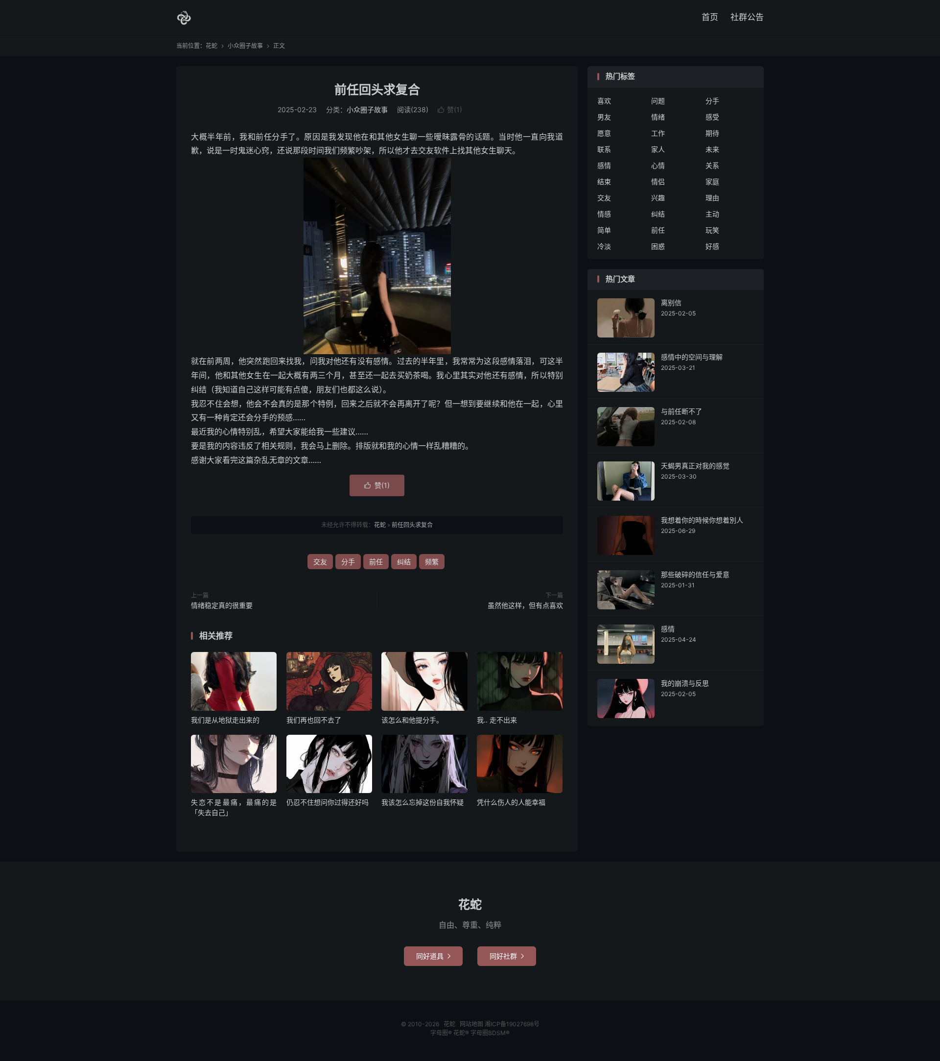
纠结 (404, 561)
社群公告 (747, 17)
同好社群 (507, 956)
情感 (604, 214)
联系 (604, 149)
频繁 (432, 561)
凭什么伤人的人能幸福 (511, 802)
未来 (712, 149)
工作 (658, 133)
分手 (348, 561)
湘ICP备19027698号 (512, 1024)
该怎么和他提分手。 (412, 720)
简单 (604, 230)
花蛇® (461, 1033)
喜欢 (604, 100)
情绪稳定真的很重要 (222, 605)
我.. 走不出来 (497, 720)
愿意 (604, 133)
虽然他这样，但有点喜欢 (525, 605)
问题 (658, 100)
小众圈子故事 (245, 45)
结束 (604, 181)
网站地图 (471, 1024)
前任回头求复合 (377, 89)
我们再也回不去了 (313, 720)
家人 (658, 149)
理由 (712, 197)
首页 (710, 17)
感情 (604, 165)
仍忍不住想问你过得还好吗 (327, 802)
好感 (712, 246)
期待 (712, 133)
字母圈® (441, 1033)
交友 (320, 561)
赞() (450, 109)
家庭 (712, 181)
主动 (712, 214)
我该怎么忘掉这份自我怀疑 (422, 802)
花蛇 (184, 17)
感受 (712, 117)
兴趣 (658, 197)
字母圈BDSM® (490, 1033)
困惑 (658, 246)
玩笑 (712, 230)
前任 (376, 561)
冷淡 (604, 246)
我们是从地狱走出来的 (225, 720)
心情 (658, 165)
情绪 (658, 117)
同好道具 (433, 956)
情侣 (658, 181)
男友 (604, 117)
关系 (712, 165)
